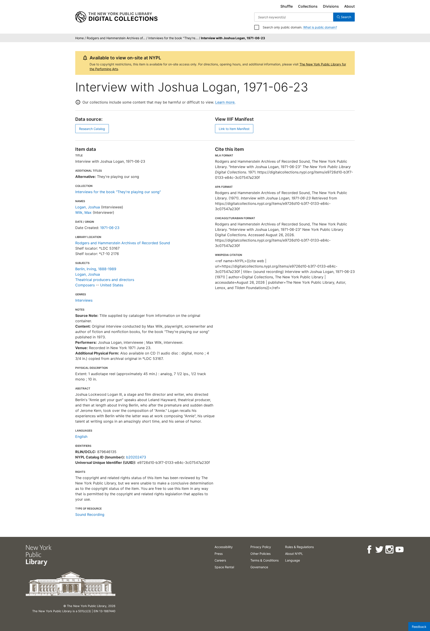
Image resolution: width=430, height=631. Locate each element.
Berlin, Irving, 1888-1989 (95, 269)
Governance (259, 567)
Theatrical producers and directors (104, 279)
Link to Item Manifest (234, 129)
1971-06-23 (109, 227)
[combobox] (293, 17)
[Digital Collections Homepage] (116, 17)
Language (292, 560)
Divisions (331, 6)
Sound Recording (89, 514)
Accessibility (224, 547)
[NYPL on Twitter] (379, 550)
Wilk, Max (83, 212)
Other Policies (260, 553)
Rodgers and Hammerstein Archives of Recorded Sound (122, 243)
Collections (308, 6)
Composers (85, 285)
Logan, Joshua (87, 207)
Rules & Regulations (299, 547)
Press (219, 553)
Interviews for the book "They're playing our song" (118, 192)
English (81, 436)
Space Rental (224, 567)
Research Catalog (92, 129)
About (349, 6)
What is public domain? (320, 27)
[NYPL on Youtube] (399, 550)
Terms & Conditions (264, 560)
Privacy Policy (260, 547)
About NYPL (294, 553)
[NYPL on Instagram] (389, 550)
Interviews (83, 300)
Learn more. (225, 102)
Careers (220, 560)
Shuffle (286, 6)
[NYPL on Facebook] (369, 550)
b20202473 (136, 457)
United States (111, 285)
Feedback (419, 627)
